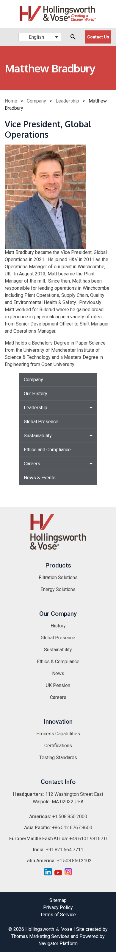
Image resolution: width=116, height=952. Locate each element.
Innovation (58, 721)
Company (36, 101)
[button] (39, 37)
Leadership (67, 101)
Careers (32, 463)
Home (11, 101)
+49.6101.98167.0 (88, 838)
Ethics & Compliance (58, 661)
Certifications (58, 745)
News (58, 673)
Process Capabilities (58, 734)
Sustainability (38, 435)
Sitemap (58, 900)
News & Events (40, 477)
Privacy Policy (58, 907)
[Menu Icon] (7, 37)
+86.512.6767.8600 (72, 827)
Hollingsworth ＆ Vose (48, 929)
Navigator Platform (58, 943)
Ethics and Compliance (47, 449)
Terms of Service (58, 914)
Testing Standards (58, 757)
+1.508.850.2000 (69, 816)
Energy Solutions (58, 589)
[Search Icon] (73, 37)
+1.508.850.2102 (74, 860)
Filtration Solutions (58, 577)
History (58, 626)
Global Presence (41, 421)
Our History (35, 393)
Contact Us (98, 37)
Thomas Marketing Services (40, 936)
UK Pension (58, 685)
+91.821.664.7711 (64, 849)
